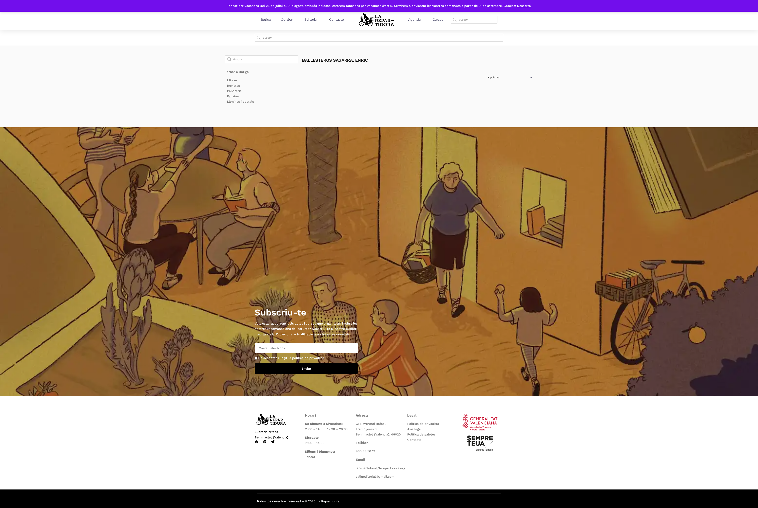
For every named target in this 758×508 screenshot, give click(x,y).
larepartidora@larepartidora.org (380, 468)
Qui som (288, 19)
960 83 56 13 (365, 451)
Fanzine (233, 96)
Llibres (232, 80)
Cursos (437, 19)
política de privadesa (308, 358)
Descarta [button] (524, 6)
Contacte (336, 19)
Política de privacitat (423, 424)
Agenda (414, 19)
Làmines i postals (240, 101)
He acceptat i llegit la (291, 358)
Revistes (233, 85)
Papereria (234, 91)
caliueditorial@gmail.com (375, 476)
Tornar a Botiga (237, 72)
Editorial (310, 19)
